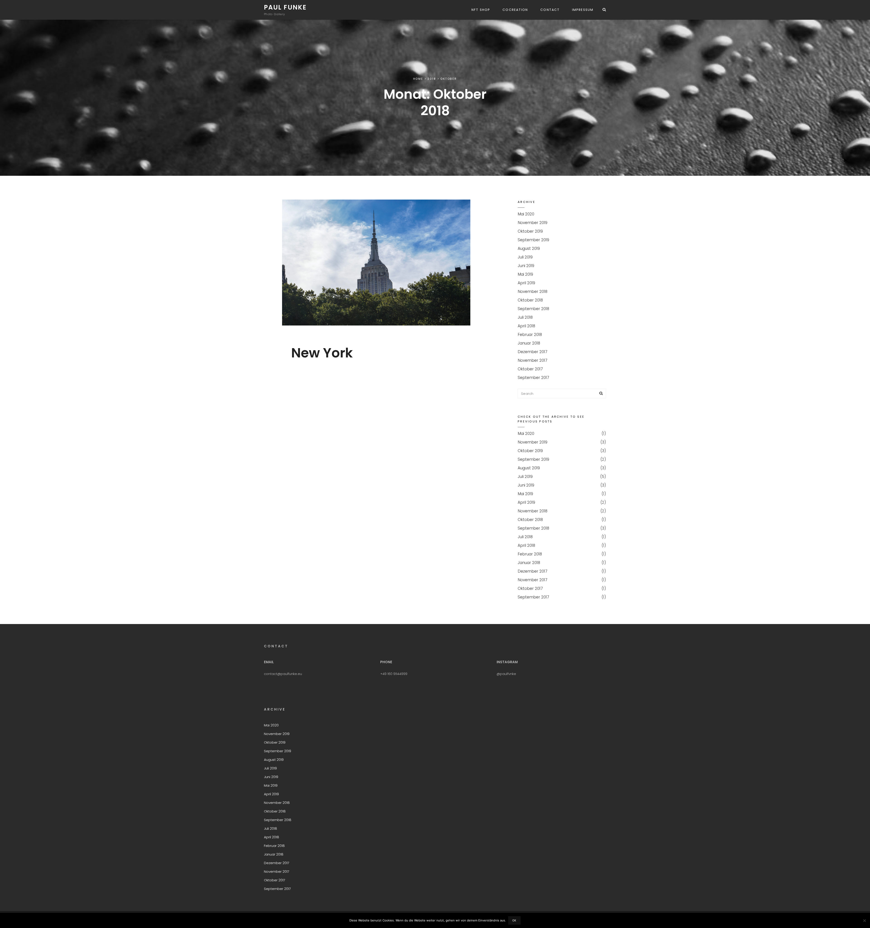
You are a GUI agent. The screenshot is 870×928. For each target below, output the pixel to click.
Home (418, 79)
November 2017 (532, 360)
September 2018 (533, 308)
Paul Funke (285, 7)
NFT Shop (480, 9)
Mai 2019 (525, 274)
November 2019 (532, 222)
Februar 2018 (530, 334)
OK (514, 920)
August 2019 (529, 248)
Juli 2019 (525, 257)
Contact (550, 9)
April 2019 (526, 283)
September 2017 (533, 377)
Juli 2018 (525, 317)
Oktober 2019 (530, 231)
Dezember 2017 (532, 351)
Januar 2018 (529, 343)
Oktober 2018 (530, 300)
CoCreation (515, 9)
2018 (432, 79)
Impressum (582, 9)
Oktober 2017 (530, 369)
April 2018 (526, 326)
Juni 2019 (526, 265)
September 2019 (533, 240)
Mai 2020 (526, 214)
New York (322, 353)
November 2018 (532, 291)
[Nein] (864, 920)
